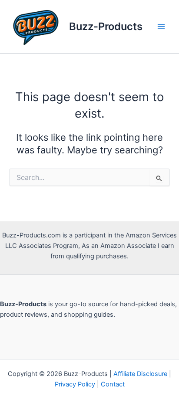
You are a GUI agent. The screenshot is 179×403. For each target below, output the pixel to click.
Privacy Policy (75, 384)
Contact (113, 384)
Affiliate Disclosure (140, 374)
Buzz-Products (106, 26)
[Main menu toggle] (161, 26)
